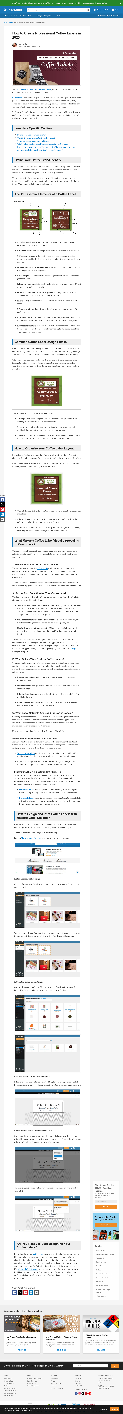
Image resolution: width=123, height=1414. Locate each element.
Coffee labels (17, 97)
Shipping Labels (101, 1296)
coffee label (38, 1254)
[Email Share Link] (36, 1292)
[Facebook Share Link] (14, 1292)
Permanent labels (26, 789)
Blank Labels (10, 16)
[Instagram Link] (79, 1393)
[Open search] (88, 10)
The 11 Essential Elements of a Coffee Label (36, 138)
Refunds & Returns (57, 1388)
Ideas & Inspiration (33, 1386)
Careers (77, 1381)
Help (59, 16)
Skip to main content (7, 2)
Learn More (103, 1409)
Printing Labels (100, 1250)
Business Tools (32, 1383)
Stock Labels (8, 1386)
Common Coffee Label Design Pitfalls (33, 141)
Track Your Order (56, 1383)
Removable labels (26, 798)
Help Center (54, 1379)
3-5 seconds (42, 568)
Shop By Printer (8, 1395)
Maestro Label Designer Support (103, 1291)
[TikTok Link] (83, 1393)
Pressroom (78, 1383)
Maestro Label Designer (31, 838)
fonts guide (74, 648)
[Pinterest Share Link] (25, 1292)
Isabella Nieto (23, 44)
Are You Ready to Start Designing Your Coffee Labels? (40, 150)
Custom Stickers (9, 1383)
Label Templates (32, 1381)
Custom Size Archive (10, 1388)
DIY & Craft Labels (102, 1286)
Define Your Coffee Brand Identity (31, 134)
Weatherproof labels (26, 753)
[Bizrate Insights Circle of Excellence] (80, 1403)
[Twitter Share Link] (20, 1292)
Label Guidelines (101, 1266)
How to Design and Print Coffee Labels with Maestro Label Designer (46, 147)
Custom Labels (25, 16)
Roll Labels (99, 1270)
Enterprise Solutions (10, 1393)
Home (5, 22)
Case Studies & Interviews (104, 1278)
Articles (11, 22)
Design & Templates (44, 16)
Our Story (78, 1379)
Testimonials (78, 1386)
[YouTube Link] (89, 1393)
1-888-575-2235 (114, 16)
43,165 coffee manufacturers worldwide (34, 89)
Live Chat (103, 15)
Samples (53, 1386)
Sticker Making (100, 1282)
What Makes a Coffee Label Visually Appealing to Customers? (43, 144)
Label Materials (101, 1262)
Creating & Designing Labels (105, 1254)
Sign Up (106, 1207)
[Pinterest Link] (86, 1393)
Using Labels (100, 1258)
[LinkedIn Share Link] (31, 1292)
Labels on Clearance (10, 1390)
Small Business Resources (104, 1274)
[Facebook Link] (76, 1393)
